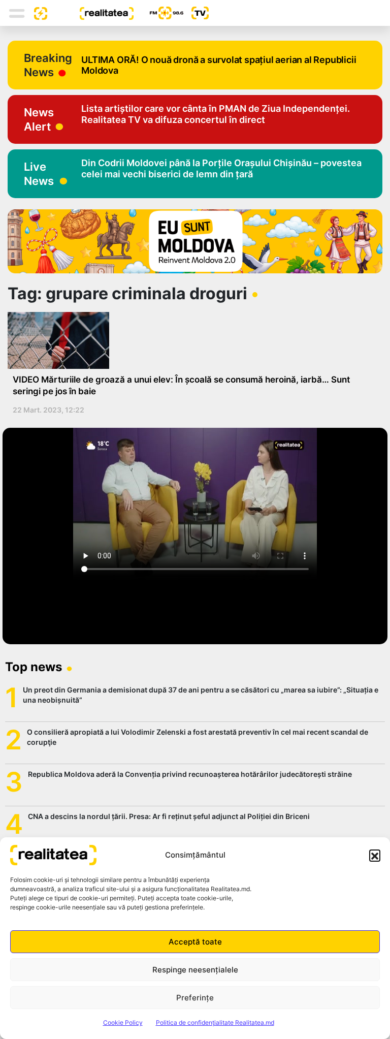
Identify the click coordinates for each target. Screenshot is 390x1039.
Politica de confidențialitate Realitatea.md (215, 1022)
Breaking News (48, 65)
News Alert (39, 119)
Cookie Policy (123, 1022)
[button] (375, 855)
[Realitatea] (90, 12)
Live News (39, 173)
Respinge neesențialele (195, 969)
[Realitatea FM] (158, 13)
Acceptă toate (195, 942)
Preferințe (195, 997)
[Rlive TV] (196, 13)
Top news (33, 666)
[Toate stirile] (36, 12)
